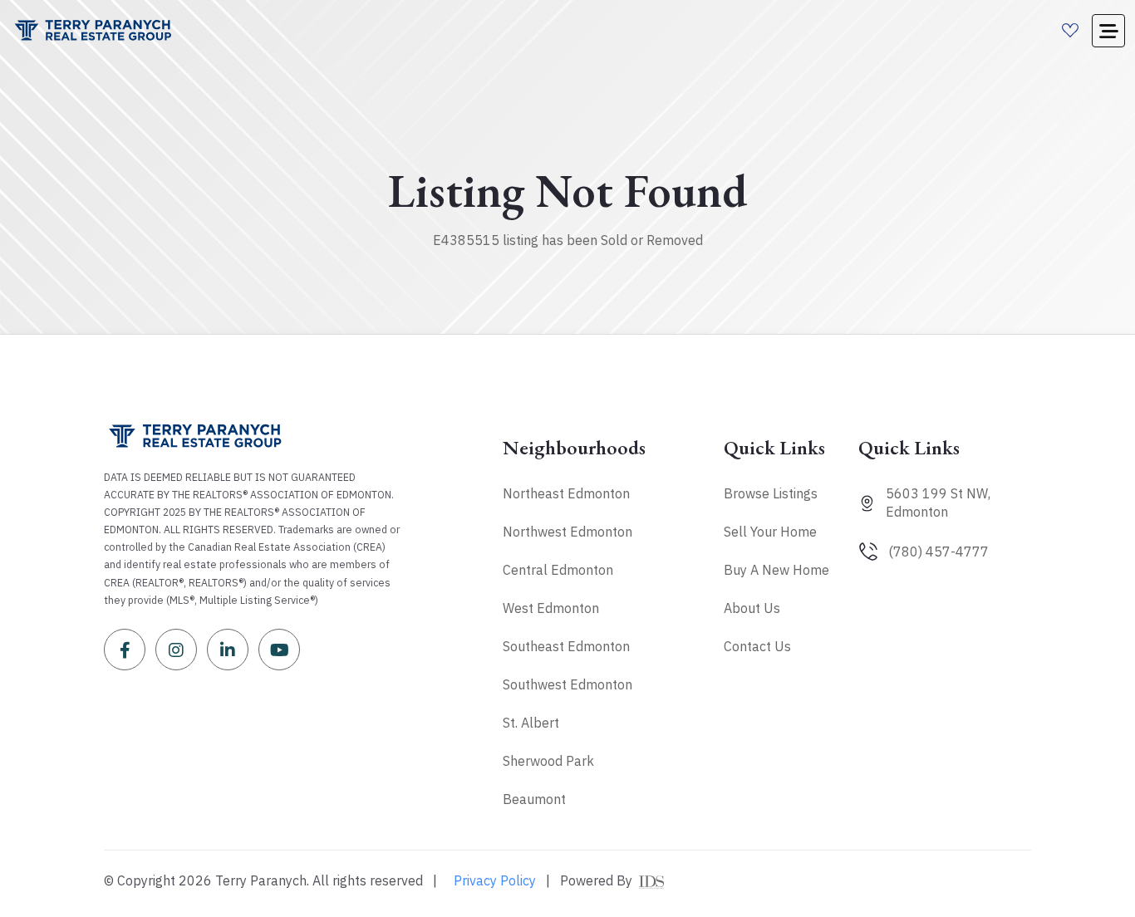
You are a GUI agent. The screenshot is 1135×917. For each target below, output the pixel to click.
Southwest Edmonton (567, 684)
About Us (752, 608)
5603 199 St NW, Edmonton (938, 502)
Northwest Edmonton (567, 531)
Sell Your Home (770, 531)
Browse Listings (771, 493)
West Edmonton (551, 608)
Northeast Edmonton (566, 493)
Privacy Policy (495, 880)
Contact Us (757, 646)
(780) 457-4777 (938, 551)
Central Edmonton (558, 569)
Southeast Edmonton (566, 646)
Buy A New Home (776, 569)
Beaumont (534, 799)
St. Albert (531, 722)
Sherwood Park (548, 761)
